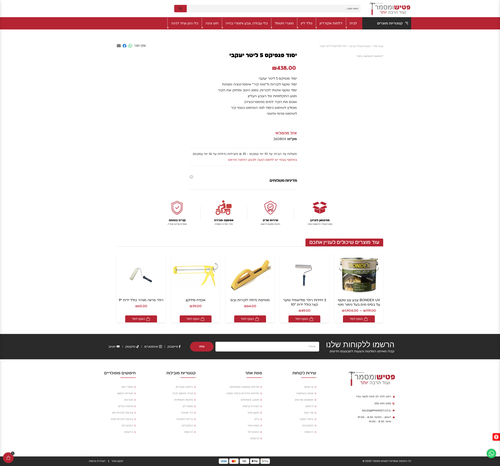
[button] (496, 437)
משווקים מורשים (304, 400)
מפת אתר (253, 425)
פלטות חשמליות (183, 400)
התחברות (307, 425)
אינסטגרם (151, 346)
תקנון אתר (253, 413)
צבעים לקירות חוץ (122, 413)
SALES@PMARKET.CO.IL (376, 410)
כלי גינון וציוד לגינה (184, 23)
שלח (201, 346)
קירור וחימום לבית (182, 393)
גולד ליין (306, 23)
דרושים (309, 406)
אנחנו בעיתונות (304, 393)
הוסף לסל (356, 319)
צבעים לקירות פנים (122, 419)
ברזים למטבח (185, 419)
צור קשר (308, 413)
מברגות (128, 400)
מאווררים (188, 406)
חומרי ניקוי (127, 387)
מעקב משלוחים (250, 400)
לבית (353, 23)
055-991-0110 (382, 403)
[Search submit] (180, 8)
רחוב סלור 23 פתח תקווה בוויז (373, 396)
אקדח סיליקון (195, 300)
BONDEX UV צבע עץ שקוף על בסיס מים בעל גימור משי (359, 302)
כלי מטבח (187, 413)
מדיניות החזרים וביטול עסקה (242, 393)
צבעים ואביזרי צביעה (360, 46)
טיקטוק (130, 346)
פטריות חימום (125, 393)
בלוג (256, 419)
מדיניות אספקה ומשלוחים (244, 387)
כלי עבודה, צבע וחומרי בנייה (247, 23)
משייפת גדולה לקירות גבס (250, 300)
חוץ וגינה (211, 23)
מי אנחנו (308, 387)
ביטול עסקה (306, 419)
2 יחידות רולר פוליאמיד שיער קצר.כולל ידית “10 (304, 302)
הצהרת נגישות (251, 406)
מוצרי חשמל (284, 23)
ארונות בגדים (125, 406)
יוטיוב (112, 346)
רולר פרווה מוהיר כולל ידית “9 (141, 300)
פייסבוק (172, 346)
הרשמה (308, 432)
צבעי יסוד (378, 46)
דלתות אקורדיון (331, 23)
